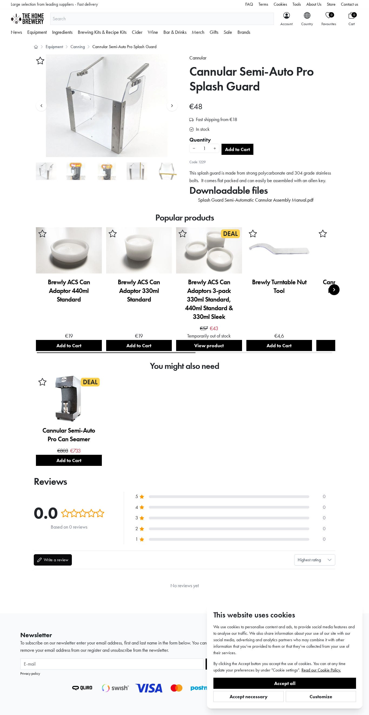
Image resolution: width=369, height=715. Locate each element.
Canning (78, 46)
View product (209, 345)
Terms (263, 4)
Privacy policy (30, 673)
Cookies (280, 4)
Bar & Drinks (174, 32)
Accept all (285, 683)
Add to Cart (237, 149)
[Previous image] (41, 105)
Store (331, 4)
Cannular (197, 58)
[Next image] (172, 105)
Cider (137, 32)
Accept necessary (249, 696)
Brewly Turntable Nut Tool (279, 286)
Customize (321, 696)
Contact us (349, 4)
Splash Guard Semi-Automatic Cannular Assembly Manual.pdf (255, 200)
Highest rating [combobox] (309, 560)
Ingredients (62, 32)
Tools (297, 4)
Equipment (37, 32)
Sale (228, 32)
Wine (153, 32)
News (16, 32)
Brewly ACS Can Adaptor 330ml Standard (139, 290)
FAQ (249, 4)
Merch (198, 32)
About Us (313, 4)
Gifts (214, 32)
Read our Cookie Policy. (321, 670)
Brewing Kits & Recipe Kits (102, 32)
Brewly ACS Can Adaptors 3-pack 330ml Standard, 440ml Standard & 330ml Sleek (209, 299)
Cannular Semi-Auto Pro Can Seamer (68, 434)
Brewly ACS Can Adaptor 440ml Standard (69, 290)
